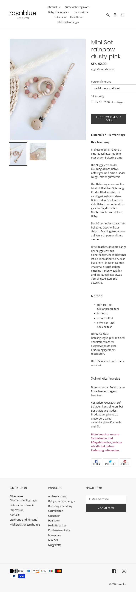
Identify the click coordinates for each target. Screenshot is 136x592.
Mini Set (53, 540)
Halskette (54, 520)
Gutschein (54, 515)
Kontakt (14, 515)
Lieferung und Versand (23, 519)
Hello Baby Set (57, 525)
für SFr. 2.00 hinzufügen (109, 102)
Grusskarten (55, 510)
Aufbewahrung (57, 496)
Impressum (17, 510)
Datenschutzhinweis (22, 505)
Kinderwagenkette (59, 530)
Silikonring (97, 96)
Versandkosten (106, 69)
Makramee (54, 535)
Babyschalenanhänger (61, 501)
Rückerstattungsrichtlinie (25, 524)
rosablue (122, 584)
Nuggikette (54, 545)
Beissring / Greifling (60, 506)
